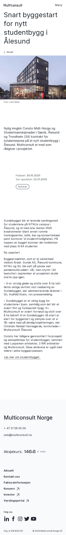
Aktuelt (9, 52)
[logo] (13, 5)
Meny (58, 5)
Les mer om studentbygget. (22, 357)
